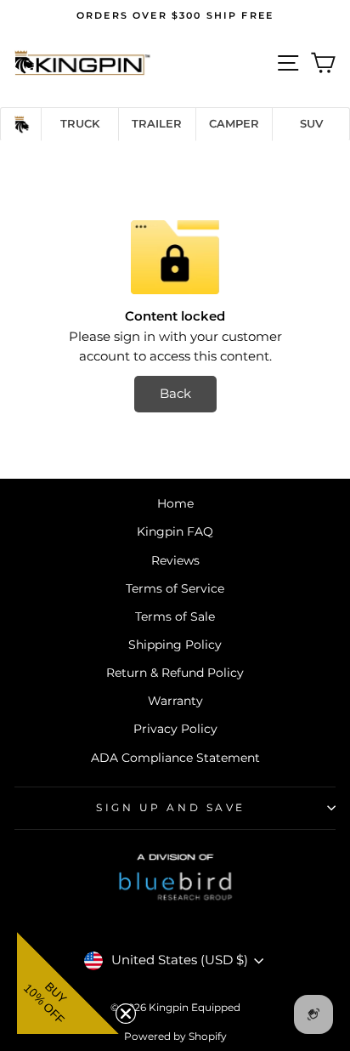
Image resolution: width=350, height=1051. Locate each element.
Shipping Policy (175, 644)
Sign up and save (171, 808)
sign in (134, 336)
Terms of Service (175, 588)
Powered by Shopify (175, 1036)
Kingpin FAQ (175, 531)
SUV (311, 123)
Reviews (175, 560)
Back (175, 393)
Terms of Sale (175, 616)
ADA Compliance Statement (175, 757)
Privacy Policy (175, 729)
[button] (68, 983)
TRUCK (79, 123)
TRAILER (157, 123)
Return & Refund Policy (175, 672)
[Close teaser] (124, 1011)
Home (175, 503)
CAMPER (234, 123)
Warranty (175, 700)
